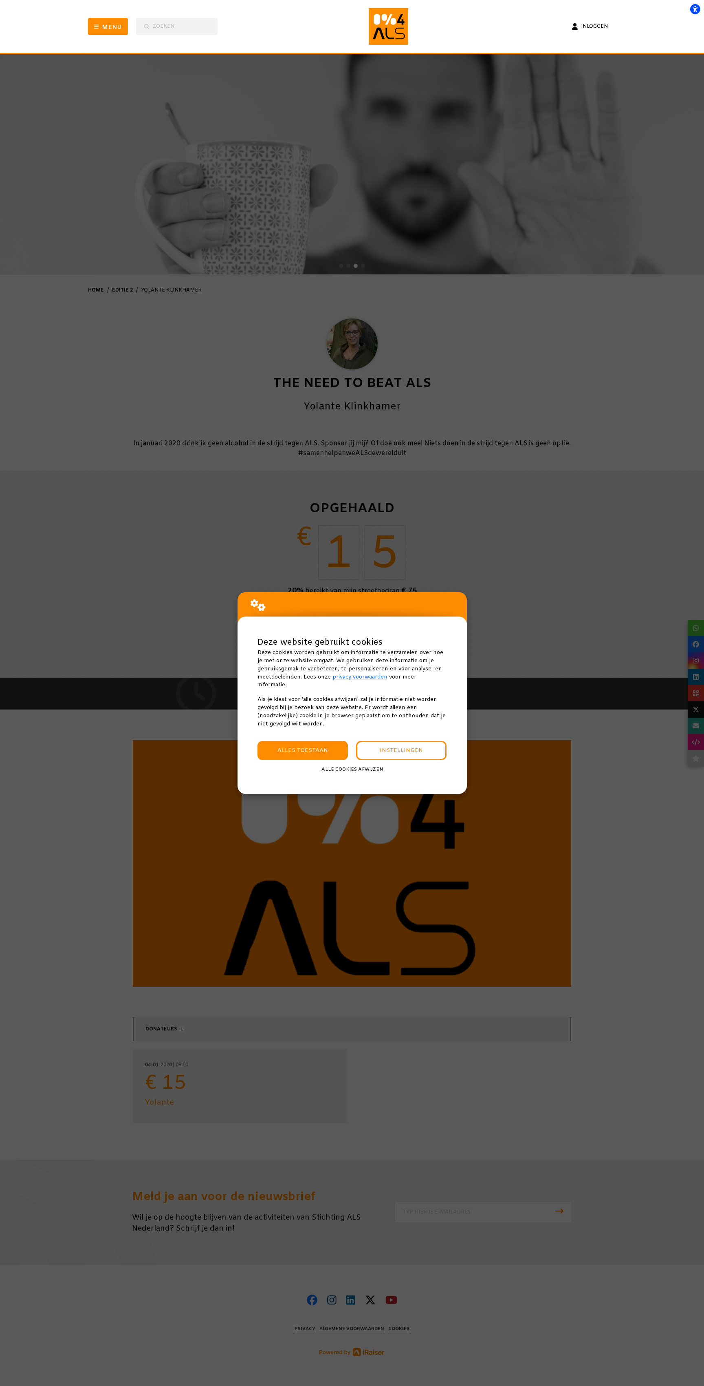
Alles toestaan (302, 750)
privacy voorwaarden (359, 677)
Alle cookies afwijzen (352, 769)
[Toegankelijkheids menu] (695, 9)
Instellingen (401, 750)
